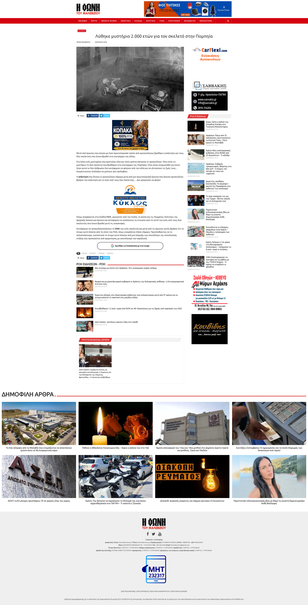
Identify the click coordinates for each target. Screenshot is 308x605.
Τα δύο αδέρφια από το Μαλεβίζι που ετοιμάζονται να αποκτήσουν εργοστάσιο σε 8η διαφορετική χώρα (39, 449)
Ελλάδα (138, 21)
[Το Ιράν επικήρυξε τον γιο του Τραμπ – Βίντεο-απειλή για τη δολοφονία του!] (196, 200)
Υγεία (161, 21)
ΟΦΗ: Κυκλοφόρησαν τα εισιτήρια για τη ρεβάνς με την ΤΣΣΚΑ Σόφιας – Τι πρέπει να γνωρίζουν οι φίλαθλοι (217, 262)
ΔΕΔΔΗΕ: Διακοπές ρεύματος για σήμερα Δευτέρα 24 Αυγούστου (192, 501)
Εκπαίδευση (190, 21)
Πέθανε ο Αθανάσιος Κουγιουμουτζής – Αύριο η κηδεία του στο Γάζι (115, 448)
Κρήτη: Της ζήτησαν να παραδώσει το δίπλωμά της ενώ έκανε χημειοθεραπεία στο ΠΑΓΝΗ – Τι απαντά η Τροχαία (115, 502)
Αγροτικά (150, 21)
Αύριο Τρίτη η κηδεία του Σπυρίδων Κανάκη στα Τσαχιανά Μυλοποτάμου (217, 124)
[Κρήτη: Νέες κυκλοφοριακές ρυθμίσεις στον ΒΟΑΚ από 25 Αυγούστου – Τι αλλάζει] (196, 154)
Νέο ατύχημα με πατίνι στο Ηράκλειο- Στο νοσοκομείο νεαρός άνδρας (126, 268)
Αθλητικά (126, 21)
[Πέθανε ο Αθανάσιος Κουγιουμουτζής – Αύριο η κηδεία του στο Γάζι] (116, 423)
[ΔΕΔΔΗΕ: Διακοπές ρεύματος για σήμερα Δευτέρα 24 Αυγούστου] (192, 476)
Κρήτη (94, 21)
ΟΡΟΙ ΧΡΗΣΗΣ (142, 591)
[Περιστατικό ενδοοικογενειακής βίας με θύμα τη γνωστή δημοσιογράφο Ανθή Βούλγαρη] (196, 214)
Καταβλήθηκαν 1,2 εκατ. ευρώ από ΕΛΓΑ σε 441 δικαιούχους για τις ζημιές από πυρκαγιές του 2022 (138, 308)
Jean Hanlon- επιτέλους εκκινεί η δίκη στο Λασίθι (116, 322)
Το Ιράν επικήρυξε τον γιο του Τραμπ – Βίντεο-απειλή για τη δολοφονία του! (218, 198)
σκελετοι (110, 253)
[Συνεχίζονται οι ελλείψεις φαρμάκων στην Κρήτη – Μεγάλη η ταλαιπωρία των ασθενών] (196, 231)
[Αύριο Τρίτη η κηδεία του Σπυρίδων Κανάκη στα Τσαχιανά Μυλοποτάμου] (196, 126)
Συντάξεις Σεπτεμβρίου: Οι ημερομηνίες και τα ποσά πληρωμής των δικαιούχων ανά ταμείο (269, 449)
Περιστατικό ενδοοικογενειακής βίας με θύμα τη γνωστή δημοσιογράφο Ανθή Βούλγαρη (217, 214)
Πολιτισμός (174, 21)
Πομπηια (101, 253)
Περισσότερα (205, 21)
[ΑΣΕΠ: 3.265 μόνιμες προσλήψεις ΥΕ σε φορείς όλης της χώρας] (39, 476)
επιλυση (84, 253)
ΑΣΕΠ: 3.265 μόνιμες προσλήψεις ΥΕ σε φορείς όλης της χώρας (39, 501)
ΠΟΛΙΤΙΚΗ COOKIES (179, 591)
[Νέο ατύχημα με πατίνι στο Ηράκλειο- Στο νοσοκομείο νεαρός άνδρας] (84, 272)
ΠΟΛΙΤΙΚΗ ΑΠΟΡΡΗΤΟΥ (160, 591)
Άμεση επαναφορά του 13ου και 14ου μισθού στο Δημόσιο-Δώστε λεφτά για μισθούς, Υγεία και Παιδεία (192, 449)
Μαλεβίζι (82, 21)
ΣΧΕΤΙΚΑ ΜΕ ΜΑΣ (128, 591)
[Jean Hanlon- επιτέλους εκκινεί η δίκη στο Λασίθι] (84, 326)
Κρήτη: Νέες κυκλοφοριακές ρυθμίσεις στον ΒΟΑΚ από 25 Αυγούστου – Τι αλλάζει (218, 152)
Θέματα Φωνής (109, 21)
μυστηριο (93, 253)
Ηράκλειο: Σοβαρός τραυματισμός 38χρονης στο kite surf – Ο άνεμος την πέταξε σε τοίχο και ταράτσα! (219, 169)
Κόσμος (81, 31)
